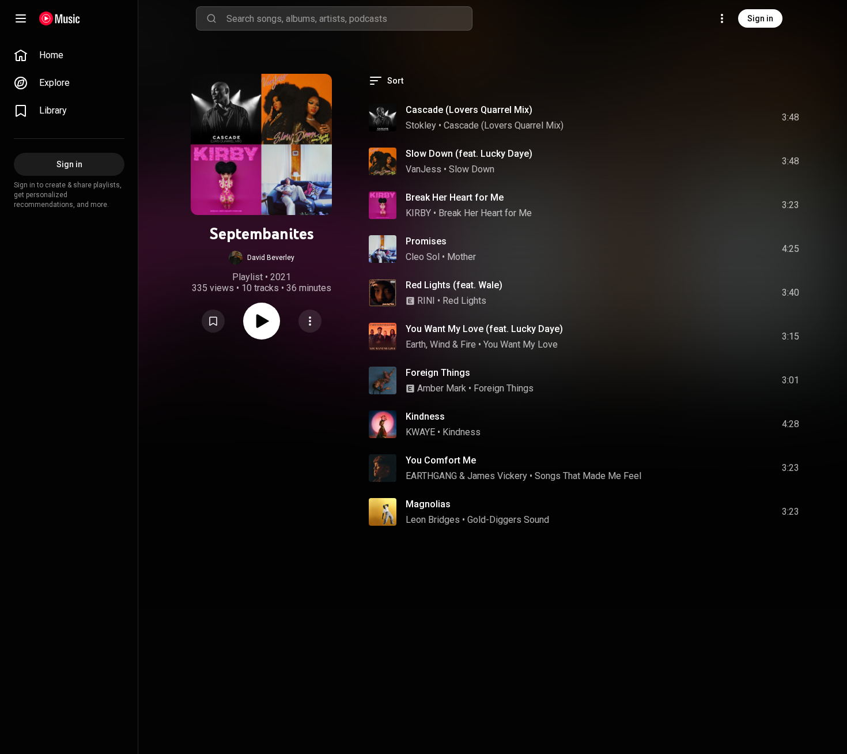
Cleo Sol (423, 256)
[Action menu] (310, 321)
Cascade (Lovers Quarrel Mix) (469, 109)
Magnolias (428, 504)
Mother (461, 256)
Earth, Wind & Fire (441, 344)
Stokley (421, 125)
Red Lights (464, 300)
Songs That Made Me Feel (588, 475)
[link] (69, 55)
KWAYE (420, 432)
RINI (426, 300)
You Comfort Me (441, 460)
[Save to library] (213, 321)
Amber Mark (441, 388)
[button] (261, 257)
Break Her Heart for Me (455, 197)
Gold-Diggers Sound (508, 519)
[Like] (697, 117)
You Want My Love (520, 344)
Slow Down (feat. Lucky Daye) (469, 153)
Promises (426, 241)
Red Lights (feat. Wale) (454, 285)
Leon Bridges (433, 519)
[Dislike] (721, 117)
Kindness (425, 416)
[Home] (59, 18)
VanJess (423, 169)
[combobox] (349, 18)
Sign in (760, 18)
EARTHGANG (431, 475)
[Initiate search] (211, 18)
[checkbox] (791, 118)
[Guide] (21, 18)
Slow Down (471, 169)
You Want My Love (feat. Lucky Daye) (484, 328)
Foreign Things (438, 372)
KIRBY (418, 213)
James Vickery (497, 475)
